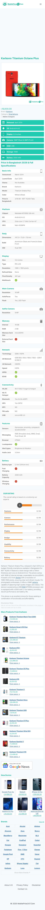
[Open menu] (40, 4)
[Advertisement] (22, 31)
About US (8, 885)
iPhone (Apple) (22, 864)
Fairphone (8, 850)
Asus (22, 831)
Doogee (8, 845)
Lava (22, 868)
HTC (22, 859)
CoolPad (22, 840)
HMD (22, 854)
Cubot (37, 840)
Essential (37, 845)
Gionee (37, 850)
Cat (7, 840)
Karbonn (23, 612)
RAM (24, 587)
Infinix (8, 864)
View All (41, 822)
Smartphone (13, 114)
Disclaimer (36, 885)
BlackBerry (8, 836)
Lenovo (37, 868)
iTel (37, 864)
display (18, 578)
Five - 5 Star (22, 850)
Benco (37, 831)
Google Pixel (8, 854)
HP (8, 859)
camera (35, 582)
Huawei (37, 859)
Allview (37, 826)
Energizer (22, 845)
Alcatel (22, 826)
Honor (37, 854)
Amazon (8, 831)
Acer (8, 826)
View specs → (15, 621)
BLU (37, 836)
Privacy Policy (22, 885)
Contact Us (22, 889)
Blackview (22, 836)
